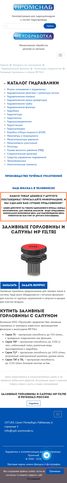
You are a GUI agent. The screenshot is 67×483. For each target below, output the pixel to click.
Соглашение (33, 478)
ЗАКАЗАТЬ (10, 285)
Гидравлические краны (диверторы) (27, 100)
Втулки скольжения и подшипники (26, 89)
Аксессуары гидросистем (48, 68)
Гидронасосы (14, 117)
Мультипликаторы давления (22, 139)
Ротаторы (12, 146)
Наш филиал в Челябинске (33, 188)
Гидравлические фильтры (15, 68)
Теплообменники (16, 160)
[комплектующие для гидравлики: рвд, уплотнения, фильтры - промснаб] (33, 7)
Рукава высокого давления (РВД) (25, 150)
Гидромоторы (14, 114)
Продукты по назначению (27, 65)
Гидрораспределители (19, 121)
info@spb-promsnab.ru (18, 430)
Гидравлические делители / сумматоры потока (33, 92)
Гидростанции (15, 125)
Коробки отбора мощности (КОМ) (26, 132)
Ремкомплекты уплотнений (22, 143)
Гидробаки (13, 110)
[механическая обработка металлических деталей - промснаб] (33, 36)
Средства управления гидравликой (26, 157)
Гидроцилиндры (16, 128)
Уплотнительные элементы (22, 164)
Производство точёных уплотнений (33, 176)
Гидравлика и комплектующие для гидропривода (32, 451)
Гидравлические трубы (19, 103)
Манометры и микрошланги (22, 135)
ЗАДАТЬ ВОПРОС (33, 285)
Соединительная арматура (22, 153)
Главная (4, 65)
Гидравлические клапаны (21, 96)
